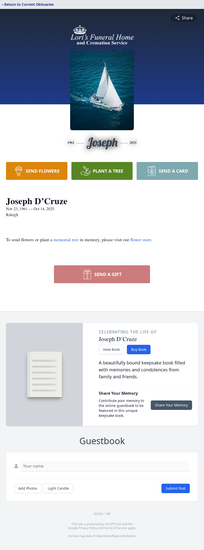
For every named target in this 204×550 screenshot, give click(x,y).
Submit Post (176, 488)
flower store (140, 239)
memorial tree (66, 239)
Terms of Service (115, 528)
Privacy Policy (88, 528)
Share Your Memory (171, 405)
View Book (111, 349)
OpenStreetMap (107, 536)
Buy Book (138, 349)
